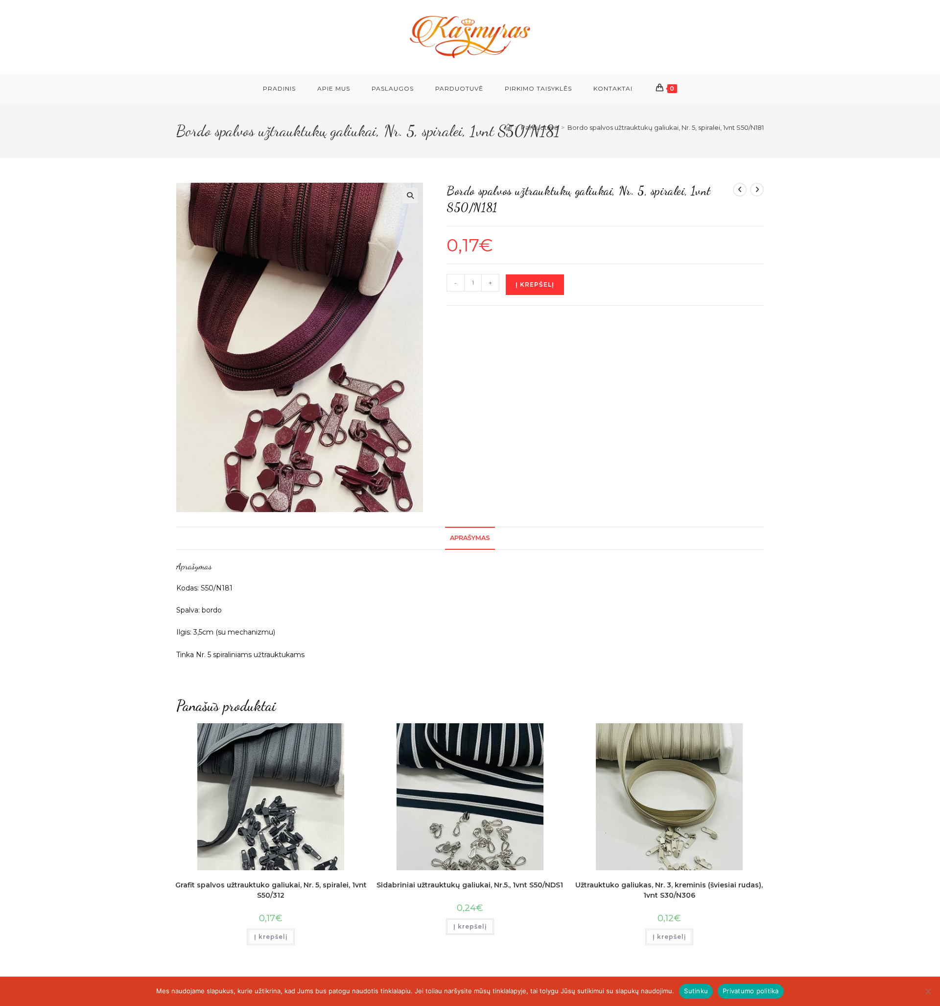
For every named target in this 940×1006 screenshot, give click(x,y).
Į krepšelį (535, 284)
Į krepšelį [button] (270, 936)
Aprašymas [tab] (470, 537)
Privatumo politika (751, 991)
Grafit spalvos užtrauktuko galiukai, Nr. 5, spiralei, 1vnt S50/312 (271, 890)
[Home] (508, 127)
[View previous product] (740, 189)
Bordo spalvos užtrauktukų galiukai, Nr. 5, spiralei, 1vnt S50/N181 (665, 127)
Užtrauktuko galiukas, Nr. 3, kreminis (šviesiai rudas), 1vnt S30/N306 (669, 890)
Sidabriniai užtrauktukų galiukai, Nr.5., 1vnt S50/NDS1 (469, 885)
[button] (410, 195)
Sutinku (696, 991)
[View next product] (757, 189)
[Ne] (928, 991)
